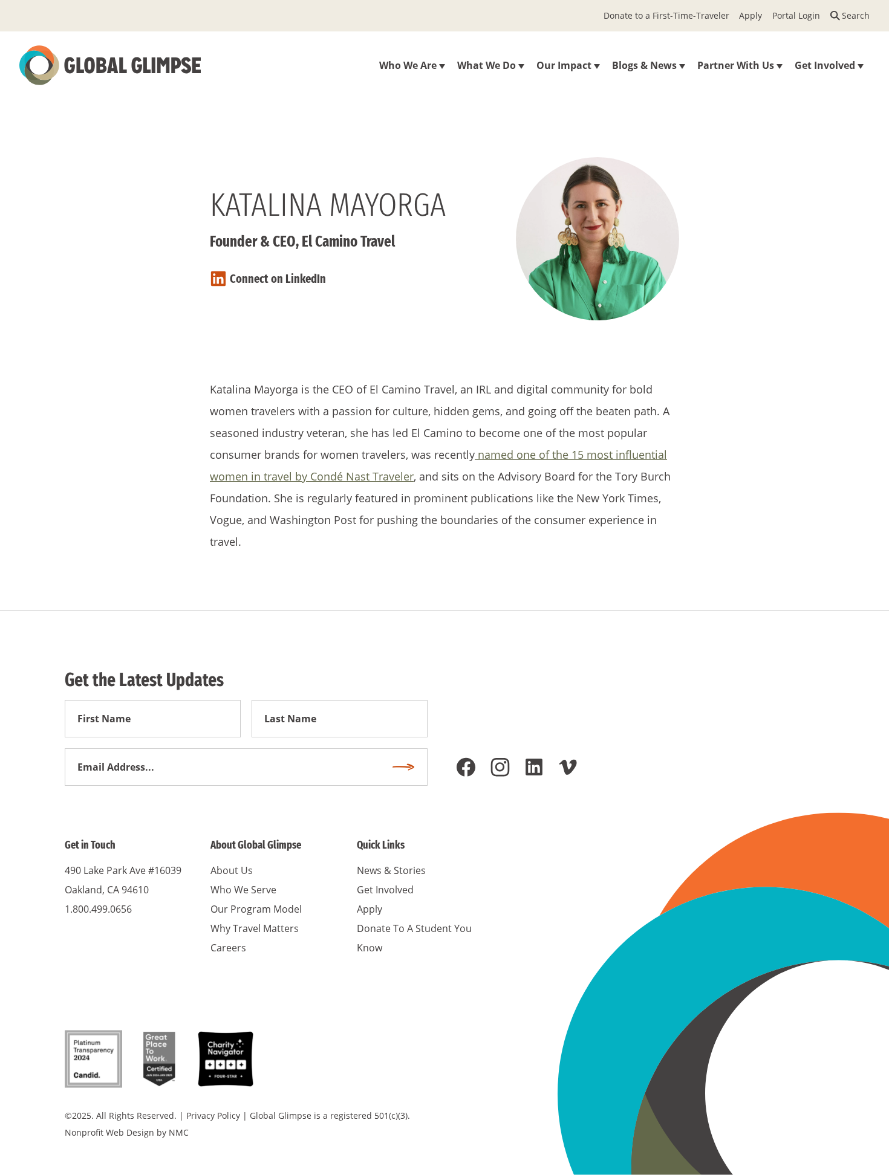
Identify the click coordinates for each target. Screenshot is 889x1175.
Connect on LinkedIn (278, 278)
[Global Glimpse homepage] (110, 65)
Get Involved (385, 889)
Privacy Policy (213, 1115)
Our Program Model (256, 909)
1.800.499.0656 (98, 909)
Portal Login (796, 15)
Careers (228, 947)
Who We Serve (243, 889)
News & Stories (391, 870)
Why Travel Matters (254, 928)
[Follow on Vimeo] (568, 767)
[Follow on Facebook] (466, 767)
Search (856, 15)
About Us (231, 870)
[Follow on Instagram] (500, 767)
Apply (750, 15)
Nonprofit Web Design (109, 1132)
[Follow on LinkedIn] (534, 767)
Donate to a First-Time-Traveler (666, 15)
